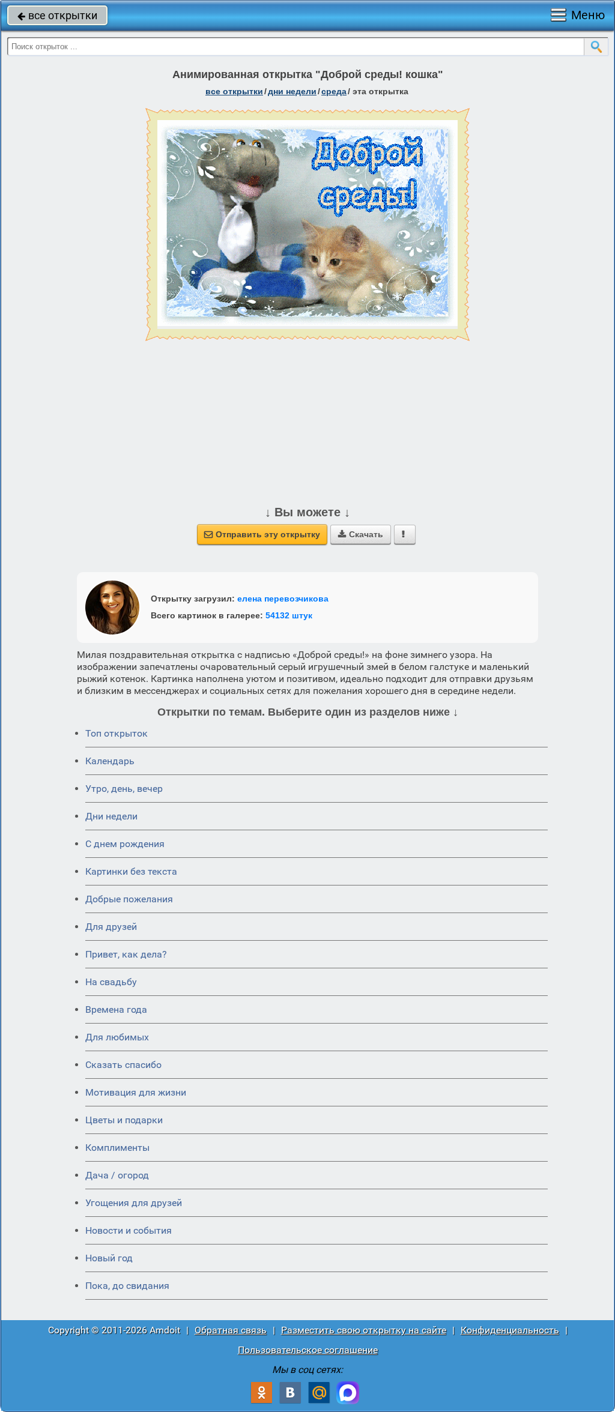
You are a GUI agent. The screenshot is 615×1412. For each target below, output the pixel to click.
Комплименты (117, 1147)
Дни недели (111, 816)
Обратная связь (231, 1330)
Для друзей (111, 926)
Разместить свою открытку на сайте (363, 1330)
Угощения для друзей (133, 1202)
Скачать (360, 534)
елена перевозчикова (283, 598)
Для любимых (117, 1037)
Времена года (116, 1009)
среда (334, 91)
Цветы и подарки (124, 1120)
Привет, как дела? (126, 954)
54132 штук (288, 615)
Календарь (110, 761)
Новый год (109, 1258)
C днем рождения (125, 843)
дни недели (292, 91)
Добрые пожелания (129, 899)
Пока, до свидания (127, 1285)
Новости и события (128, 1230)
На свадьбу (111, 982)
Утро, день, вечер (124, 788)
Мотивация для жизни (135, 1092)
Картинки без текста (131, 871)
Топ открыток (116, 733)
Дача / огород (117, 1175)
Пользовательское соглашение (308, 1350)
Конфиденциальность (510, 1330)
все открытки (57, 15)
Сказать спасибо (123, 1064)
